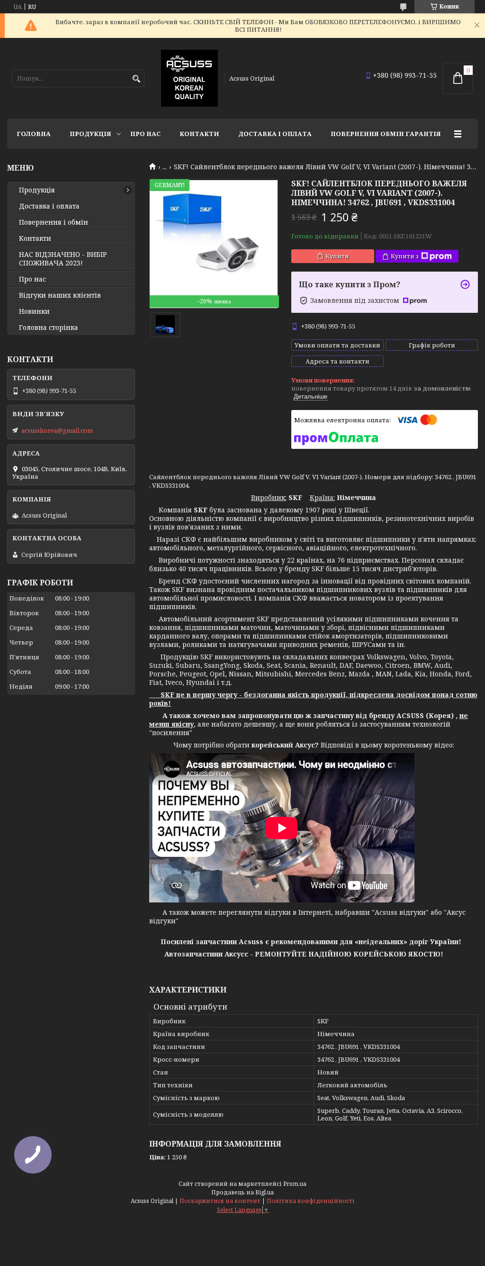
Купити (337, 256)
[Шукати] (136, 79)
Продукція (90, 133)
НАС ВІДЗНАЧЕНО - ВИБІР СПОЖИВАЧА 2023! (63, 258)
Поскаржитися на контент (220, 1201)
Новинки (34, 311)
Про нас (145, 133)
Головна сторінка (48, 327)
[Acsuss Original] (189, 78)
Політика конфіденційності (311, 1201)
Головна (34, 133)
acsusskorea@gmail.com (57, 430)
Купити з (405, 256)
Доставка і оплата (275, 133)
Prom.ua (294, 1184)
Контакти (199, 133)
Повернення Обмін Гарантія (386, 133)
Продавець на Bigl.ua (242, 1192)
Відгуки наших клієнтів (60, 295)
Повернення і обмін (53, 222)
